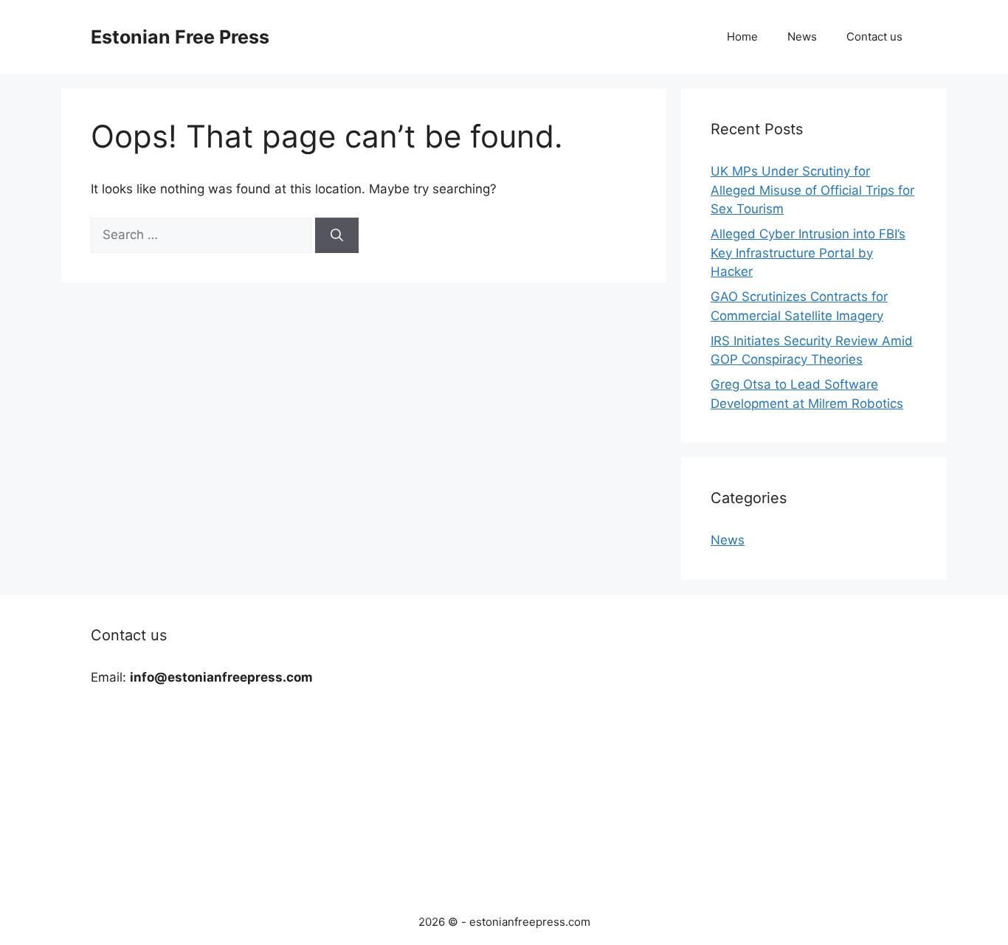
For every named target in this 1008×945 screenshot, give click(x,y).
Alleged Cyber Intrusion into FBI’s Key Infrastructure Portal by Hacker (808, 252)
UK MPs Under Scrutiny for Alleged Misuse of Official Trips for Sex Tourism (812, 190)
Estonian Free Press (180, 37)
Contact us (874, 37)
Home (742, 37)
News (802, 37)
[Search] (337, 235)
